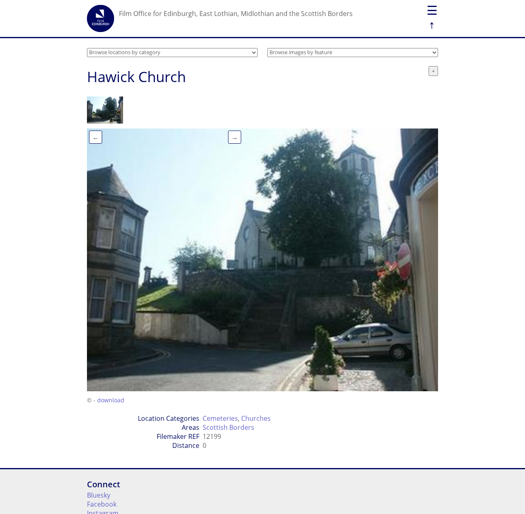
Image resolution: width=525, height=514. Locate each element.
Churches (256, 418)
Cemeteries (220, 418)
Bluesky (98, 495)
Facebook (101, 504)
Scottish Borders (228, 427)
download (110, 400)
